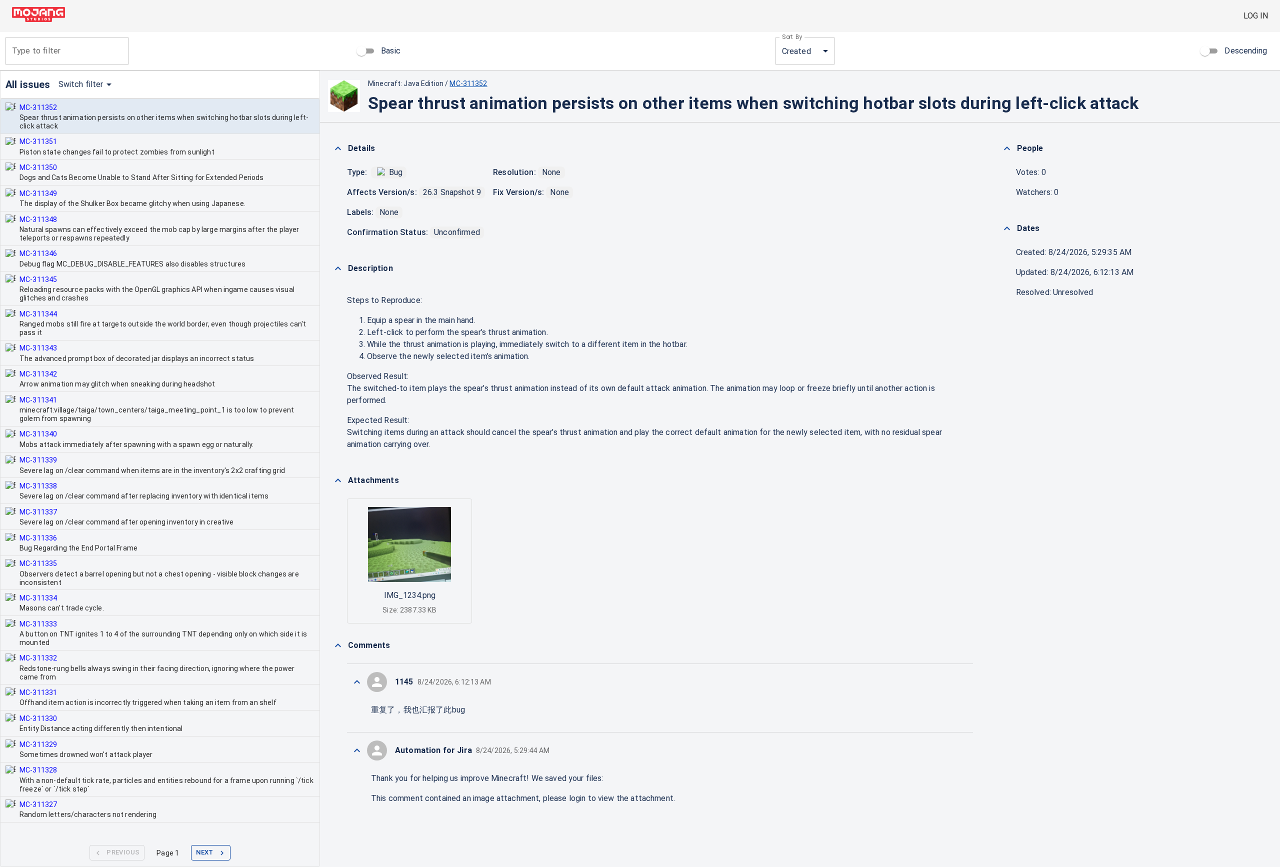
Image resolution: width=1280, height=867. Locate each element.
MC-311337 (38, 512)
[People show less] (1007, 148)
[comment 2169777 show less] (357, 750)
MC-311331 (38, 692)
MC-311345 (38, 280)
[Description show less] (338, 268)
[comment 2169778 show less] (357, 682)
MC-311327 (38, 804)
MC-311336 (38, 538)
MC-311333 (38, 624)
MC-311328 (38, 770)
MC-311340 (38, 434)
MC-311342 (38, 374)
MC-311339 (38, 460)
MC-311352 (38, 108)
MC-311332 (38, 658)
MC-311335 (38, 564)
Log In (1256, 15)
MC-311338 (38, 486)
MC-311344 (38, 314)
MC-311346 (38, 254)
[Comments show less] (338, 646)
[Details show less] (338, 148)
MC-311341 (38, 400)
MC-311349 (38, 194)
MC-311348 (38, 220)
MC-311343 (38, 348)
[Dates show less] (1007, 228)
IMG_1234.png (410, 595)
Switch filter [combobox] (81, 84)
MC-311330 (38, 718)
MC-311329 (38, 744)
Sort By (792, 37)
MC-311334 (38, 598)
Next (205, 852)
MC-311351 (38, 142)
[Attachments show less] (338, 480)
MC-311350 (38, 168)
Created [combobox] (796, 51)
